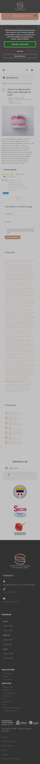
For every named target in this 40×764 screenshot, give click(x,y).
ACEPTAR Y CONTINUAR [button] (20, 44)
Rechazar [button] (20, 51)
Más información (20, 56)
